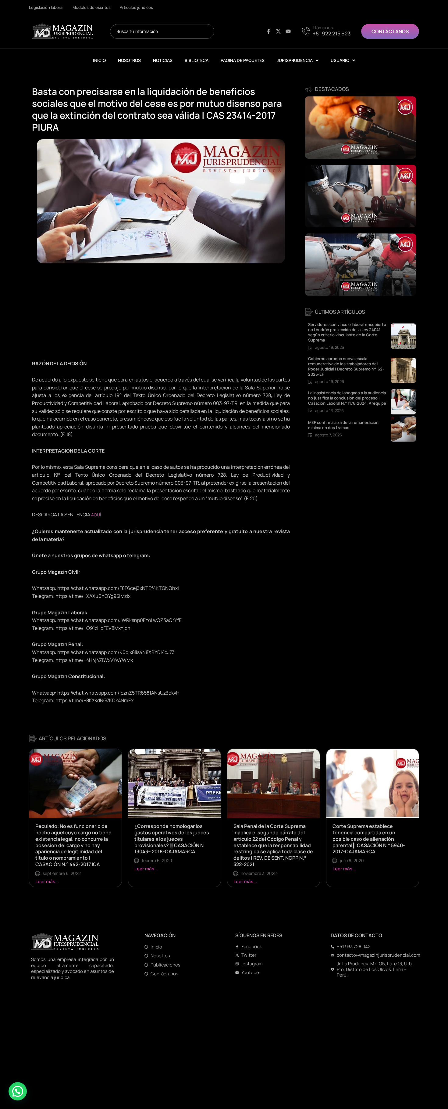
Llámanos (323, 27)
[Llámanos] (307, 30)
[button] (18, 1091)
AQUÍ (96, 515)
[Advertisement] (161, 314)
